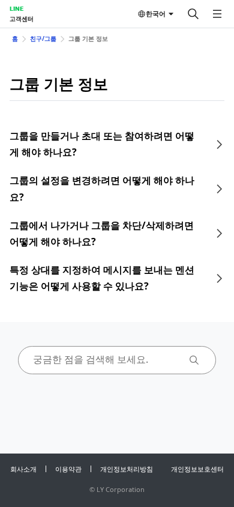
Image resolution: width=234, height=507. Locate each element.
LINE (16, 8)
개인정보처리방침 (126, 468)
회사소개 (23, 468)
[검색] (193, 14)
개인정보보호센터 (197, 468)
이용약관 (68, 468)
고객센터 (22, 18)
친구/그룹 (43, 38)
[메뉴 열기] (217, 14)
